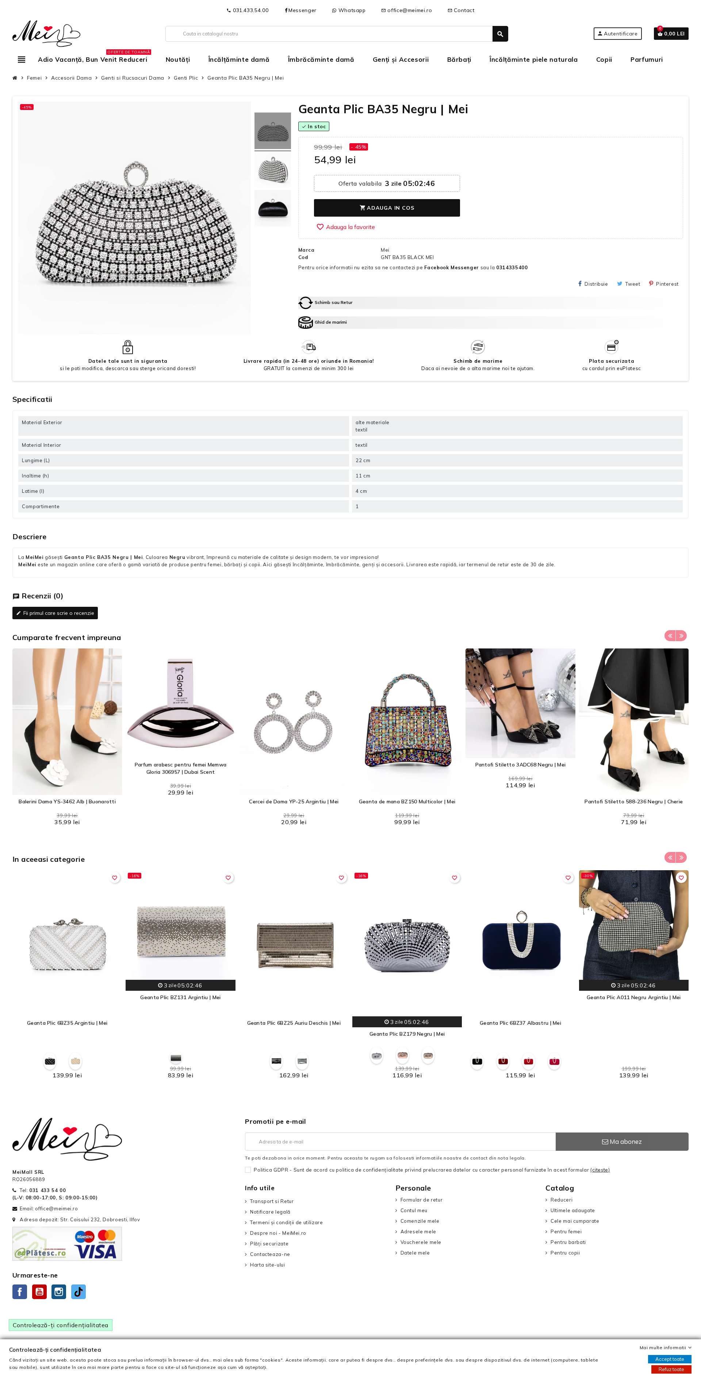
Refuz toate (671, 1369)
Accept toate (669, 1359)
